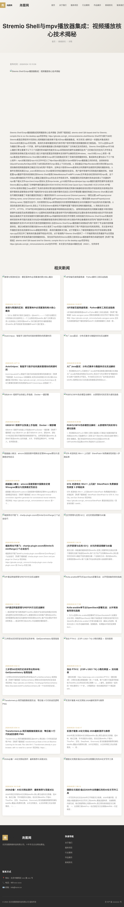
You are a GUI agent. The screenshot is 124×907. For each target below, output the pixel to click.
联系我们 (120, 5)
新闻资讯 (108, 5)
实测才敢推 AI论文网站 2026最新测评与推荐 (88, 730)
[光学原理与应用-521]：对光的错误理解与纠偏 (89, 545)
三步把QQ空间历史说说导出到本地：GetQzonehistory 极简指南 (23, 671)
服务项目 (74, 5)
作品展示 (97, 5)
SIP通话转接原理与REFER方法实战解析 (25, 607)
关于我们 (62, 5)
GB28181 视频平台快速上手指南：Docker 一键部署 (30, 425)
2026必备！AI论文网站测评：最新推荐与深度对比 (29, 789)
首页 (53, 5)
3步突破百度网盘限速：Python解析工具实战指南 (91, 307)
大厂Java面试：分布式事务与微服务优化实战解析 (91, 366)
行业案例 (85, 5)
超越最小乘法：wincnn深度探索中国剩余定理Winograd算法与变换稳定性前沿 (27, 485)
